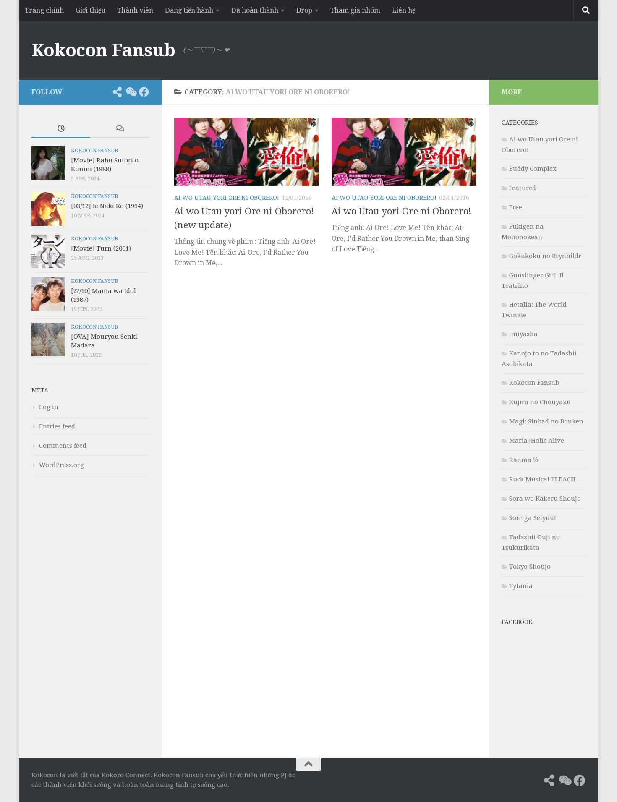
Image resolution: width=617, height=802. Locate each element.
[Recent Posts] (60, 129)
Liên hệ (403, 10)
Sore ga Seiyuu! (532, 518)
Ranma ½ (524, 460)
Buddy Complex (533, 168)
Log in (48, 407)
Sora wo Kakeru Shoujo (545, 498)
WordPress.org (61, 465)
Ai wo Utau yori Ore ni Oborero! (226, 197)
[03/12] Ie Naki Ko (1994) (107, 206)
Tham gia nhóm (355, 10)
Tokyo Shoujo (530, 566)
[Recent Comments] (119, 129)
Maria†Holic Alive (536, 440)
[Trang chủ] (104, 92)
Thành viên (135, 10)
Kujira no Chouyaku (540, 402)
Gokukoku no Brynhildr (545, 256)
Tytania (521, 586)
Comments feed (62, 445)
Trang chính (44, 10)
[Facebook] (144, 92)
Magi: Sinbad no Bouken (546, 421)
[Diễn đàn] (130, 92)
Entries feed (57, 426)
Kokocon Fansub (103, 50)
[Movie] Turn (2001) (101, 248)
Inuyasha (523, 334)
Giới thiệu (90, 10)
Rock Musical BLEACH (542, 479)
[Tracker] (117, 92)
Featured (522, 188)
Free (515, 207)
